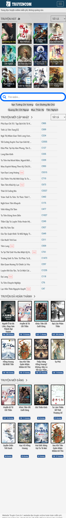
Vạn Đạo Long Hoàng (10, 172)
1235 (45, 270)
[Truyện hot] (18, 20)
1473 (45, 257)
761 (44, 251)
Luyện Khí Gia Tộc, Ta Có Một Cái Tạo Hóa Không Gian (16, 270)
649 (44, 233)
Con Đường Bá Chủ (45, 104)
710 (44, 178)
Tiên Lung (5, 246)
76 (44, 282)
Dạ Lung (4, 276)
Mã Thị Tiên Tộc (7, 227)
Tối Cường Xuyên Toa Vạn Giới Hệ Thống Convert (16, 141)
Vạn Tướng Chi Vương (22, 104)
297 (44, 264)
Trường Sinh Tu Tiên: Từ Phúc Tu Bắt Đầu (16, 258)
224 (44, 135)
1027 (45, 215)
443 (44, 196)
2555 (45, 141)
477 (44, 208)
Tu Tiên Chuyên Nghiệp (11, 282)
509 (44, 129)
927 (44, 227)
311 (44, 239)
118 (44, 276)
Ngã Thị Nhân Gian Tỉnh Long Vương (16, 135)
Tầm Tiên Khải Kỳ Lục (10, 184)
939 (44, 245)
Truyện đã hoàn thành (16, 296)
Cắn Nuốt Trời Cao (8, 239)
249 (44, 221)
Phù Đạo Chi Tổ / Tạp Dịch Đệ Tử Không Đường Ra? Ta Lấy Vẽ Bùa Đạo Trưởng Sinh (16, 123)
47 (44, 288)
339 (44, 159)
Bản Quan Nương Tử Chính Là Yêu (15, 264)
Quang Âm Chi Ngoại (18, 109)
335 (44, 153)
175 (44, 202)
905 (44, 123)
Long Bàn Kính (7, 154)
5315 (45, 172)
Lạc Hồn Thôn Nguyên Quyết (13, 288)
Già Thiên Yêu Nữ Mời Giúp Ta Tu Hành (16, 178)
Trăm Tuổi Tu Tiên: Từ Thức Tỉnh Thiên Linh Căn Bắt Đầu (16, 197)
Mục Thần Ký (37, 109)
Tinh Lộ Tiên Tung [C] (10, 129)
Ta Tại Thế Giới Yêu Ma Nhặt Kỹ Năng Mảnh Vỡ (16, 252)
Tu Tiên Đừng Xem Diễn (11, 215)
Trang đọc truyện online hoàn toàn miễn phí (18, 4)
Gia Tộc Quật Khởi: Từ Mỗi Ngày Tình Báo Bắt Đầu (16, 233)
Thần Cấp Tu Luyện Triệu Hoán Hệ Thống (16, 221)
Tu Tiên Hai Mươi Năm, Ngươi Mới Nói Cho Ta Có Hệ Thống (16, 160)
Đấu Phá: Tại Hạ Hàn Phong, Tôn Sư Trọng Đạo (16, 148)
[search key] (33, 97)
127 (44, 147)
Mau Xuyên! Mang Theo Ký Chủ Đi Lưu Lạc (16, 166)
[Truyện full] (34, 298)
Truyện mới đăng (12, 380)
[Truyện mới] (31, 119)
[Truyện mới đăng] (26, 382)
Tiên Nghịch (52, 109)
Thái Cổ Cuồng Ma (8, 190)
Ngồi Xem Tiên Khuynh (10, 203)
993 (44, 166)
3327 (45, 190)
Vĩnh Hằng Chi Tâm (9, 209)
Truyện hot (8, 19)
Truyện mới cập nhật (15, 117)
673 (44, 184)
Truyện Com (15, 515)
